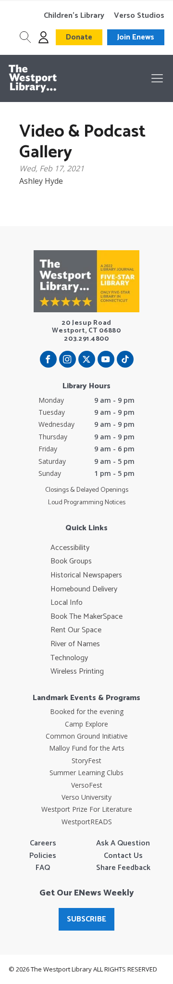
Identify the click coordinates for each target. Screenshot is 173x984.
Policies (42, 856)
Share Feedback (123, 868)
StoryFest (86, 760)
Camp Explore (86, 723)
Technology (69, 658)
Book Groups (71, 561)
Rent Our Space (75, 630)
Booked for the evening (87, 711)
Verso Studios (139, 16)
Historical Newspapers (86, 575)
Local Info (66, 603)
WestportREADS (87, 821)
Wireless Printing (77, 671)
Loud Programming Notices (86, 503)
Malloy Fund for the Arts (86, 748)
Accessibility (69, 548)
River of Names (75, 644)
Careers (43, 843)
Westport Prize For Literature (86, 809)
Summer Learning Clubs (86, 772)
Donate (79, 37)
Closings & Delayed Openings (86, 490)
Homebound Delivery (83, 589)
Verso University (86, 797)
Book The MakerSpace (86, 617)
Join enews (135, 37)
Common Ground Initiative (87, 736)
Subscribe (86, 919)
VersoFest (86, 785)
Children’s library (74, 16)
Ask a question (123, 843)
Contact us (123, 856)
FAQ (43, 868)
